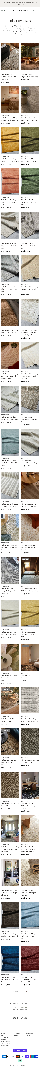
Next (26, 991)
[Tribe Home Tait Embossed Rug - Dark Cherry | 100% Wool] (30, 959)
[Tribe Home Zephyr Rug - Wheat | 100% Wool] (30, 485)
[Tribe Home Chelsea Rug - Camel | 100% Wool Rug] (30, 268)
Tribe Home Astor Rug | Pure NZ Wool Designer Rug (9, 678)
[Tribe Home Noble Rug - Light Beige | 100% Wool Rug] (10, 225)
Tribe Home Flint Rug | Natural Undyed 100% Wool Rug (9, 76)
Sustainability (17, 1035)
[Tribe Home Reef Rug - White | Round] (10, 700)
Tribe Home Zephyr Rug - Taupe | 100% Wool (9, 505)
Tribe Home (5, 72)
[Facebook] (18, 1018)
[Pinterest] (25, 1018)
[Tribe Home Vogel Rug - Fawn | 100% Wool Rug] (10, 399)
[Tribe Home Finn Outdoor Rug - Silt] (10, 785)
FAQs (2, 1035)
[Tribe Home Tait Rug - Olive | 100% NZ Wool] (30, 140)
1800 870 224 (23, 1007)
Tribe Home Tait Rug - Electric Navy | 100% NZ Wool (9, 979)
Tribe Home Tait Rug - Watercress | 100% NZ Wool (28, 202)
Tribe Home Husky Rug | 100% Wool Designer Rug (29, 589)
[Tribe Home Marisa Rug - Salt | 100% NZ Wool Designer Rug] (10, 355)
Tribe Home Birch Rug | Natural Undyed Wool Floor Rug (29, 547)
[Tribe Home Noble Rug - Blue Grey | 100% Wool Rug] (10, 268)
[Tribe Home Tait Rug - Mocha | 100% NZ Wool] (10, 915)
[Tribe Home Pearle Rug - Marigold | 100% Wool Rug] (10, 527)
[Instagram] (22, 1018)
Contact (3, 1033)
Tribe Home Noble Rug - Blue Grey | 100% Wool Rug (9, 289)
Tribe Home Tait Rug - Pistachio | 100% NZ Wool (28, 634)
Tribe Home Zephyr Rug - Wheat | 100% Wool (29, 505)
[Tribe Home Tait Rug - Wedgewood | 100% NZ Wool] (30, 915)
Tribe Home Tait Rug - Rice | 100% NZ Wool (9, 633)
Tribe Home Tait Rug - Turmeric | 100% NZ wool (10, 160)
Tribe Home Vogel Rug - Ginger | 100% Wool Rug (29, 75)
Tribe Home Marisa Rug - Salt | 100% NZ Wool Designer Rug (10, 376)
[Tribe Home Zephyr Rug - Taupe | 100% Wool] (10, 485)
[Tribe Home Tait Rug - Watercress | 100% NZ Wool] (30, 181)
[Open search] (5, 10)
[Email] (14, 1018)
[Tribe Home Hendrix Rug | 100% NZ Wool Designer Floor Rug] (10, 828)
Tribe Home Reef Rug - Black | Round (29, 676)
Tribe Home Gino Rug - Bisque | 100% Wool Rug (29, 720)
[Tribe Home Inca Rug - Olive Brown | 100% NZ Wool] (30, 399)
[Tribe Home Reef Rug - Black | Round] (30, 657)
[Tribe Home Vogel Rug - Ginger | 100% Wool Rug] (30, 56)
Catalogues (17, 1033)
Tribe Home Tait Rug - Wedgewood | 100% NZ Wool (29, 936)
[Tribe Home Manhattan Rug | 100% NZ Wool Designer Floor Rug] (30, 828)
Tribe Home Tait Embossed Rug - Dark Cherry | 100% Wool (28, 979)
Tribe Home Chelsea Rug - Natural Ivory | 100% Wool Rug (29, 376)
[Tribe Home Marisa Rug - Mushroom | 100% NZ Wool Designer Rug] (30, 312)
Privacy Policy (5, 1045)
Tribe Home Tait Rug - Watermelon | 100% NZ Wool (9, 202)
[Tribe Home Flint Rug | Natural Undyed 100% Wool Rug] (10, 56)
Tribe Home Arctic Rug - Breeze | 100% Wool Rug (29, 119)
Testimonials (29, 1033)
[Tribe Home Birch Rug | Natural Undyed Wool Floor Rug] (30, 527)
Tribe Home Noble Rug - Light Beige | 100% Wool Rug (9, 246)
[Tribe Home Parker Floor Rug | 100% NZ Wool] (10, 312)
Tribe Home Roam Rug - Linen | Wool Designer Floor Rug (29, 892)
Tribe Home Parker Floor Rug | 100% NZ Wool (9, 331)
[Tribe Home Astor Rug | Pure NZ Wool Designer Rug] (10, 657)
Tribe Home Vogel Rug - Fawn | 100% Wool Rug (9, 418)
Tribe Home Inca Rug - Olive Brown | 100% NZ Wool (29, 419)
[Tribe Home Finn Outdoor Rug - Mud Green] (30, 741)
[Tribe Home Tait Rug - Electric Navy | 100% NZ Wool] (10, 959)
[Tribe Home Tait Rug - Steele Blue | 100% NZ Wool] (10, 442)
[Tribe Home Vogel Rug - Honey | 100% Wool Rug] (10, 99)
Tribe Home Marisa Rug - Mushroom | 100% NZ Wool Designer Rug (29, 332)
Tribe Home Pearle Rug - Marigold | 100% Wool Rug (10, 547)
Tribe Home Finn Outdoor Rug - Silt (10, 804)
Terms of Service (6, 1043)
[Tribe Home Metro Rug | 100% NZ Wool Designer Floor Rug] (10, 872)
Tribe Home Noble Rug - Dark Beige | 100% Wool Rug (29, 246)
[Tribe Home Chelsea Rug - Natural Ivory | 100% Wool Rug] (30, 355)
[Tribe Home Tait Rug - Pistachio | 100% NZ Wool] (30, 613)
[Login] (33, 10)
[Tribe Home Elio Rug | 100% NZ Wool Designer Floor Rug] (30, 785)
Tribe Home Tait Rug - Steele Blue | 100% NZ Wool (9, 463)
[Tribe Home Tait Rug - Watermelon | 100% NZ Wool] (10, 181)
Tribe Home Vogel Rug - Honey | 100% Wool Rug (9, 119)
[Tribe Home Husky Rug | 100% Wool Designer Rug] (30, 570)
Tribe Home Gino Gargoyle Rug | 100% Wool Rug (8, 591)
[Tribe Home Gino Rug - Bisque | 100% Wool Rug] (30, 700)
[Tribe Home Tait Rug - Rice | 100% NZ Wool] (10, 613)
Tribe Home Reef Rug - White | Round (9, 720)
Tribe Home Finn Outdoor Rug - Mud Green (30, 761)
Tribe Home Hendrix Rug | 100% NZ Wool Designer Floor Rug (10, 849)
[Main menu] (2, 10)
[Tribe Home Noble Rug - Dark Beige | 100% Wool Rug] (30, 225)
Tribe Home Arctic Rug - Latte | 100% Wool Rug (29, 461)
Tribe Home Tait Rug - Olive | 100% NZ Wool (28, 160)
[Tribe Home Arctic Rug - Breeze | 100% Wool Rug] (30, 99)
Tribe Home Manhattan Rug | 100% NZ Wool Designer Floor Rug (29, 849)
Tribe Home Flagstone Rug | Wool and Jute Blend (9, 762)
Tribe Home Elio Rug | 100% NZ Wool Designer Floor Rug (29, 806)
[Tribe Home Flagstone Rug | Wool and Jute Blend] (10, 741)
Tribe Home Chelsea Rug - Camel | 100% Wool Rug (29, 289)
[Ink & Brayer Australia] (20, 10)
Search (28, 1035)
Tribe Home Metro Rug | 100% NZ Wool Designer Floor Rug (9, 892)
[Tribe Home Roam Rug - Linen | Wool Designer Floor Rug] (30, 872)
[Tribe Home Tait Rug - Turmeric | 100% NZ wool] (10, 140)
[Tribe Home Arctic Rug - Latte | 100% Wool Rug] (30, 442)
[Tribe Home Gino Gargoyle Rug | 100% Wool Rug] (10, 570)
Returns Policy (5, 1041)
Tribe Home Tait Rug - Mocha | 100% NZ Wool (9, 935)
